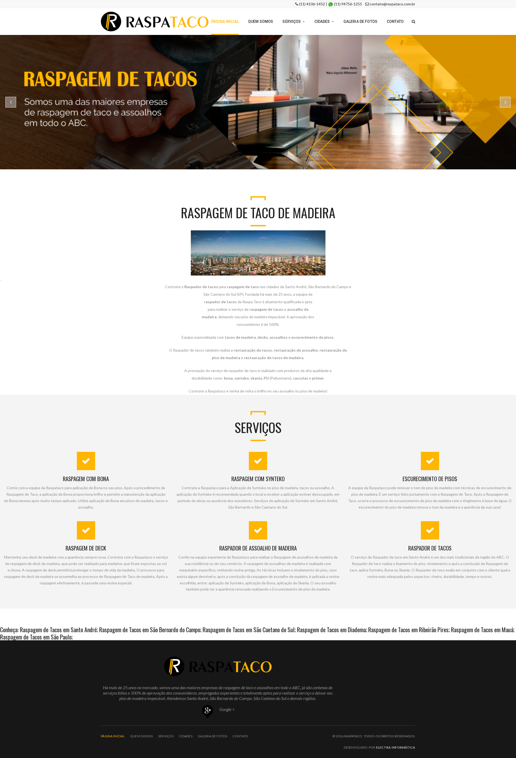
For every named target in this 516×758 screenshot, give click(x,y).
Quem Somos (141, 736)
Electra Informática (395, 747)
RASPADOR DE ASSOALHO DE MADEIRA (258, 548)
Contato (240, 736)
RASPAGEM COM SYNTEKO (258, 478)
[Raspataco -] (155, 21)
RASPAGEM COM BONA (86, 478)
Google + (226, 709)
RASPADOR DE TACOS (430, 548)
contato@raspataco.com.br (392, 4)
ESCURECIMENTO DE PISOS (430, 478)
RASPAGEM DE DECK (86, 548)
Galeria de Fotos (212, 736)
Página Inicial (113, 736)
